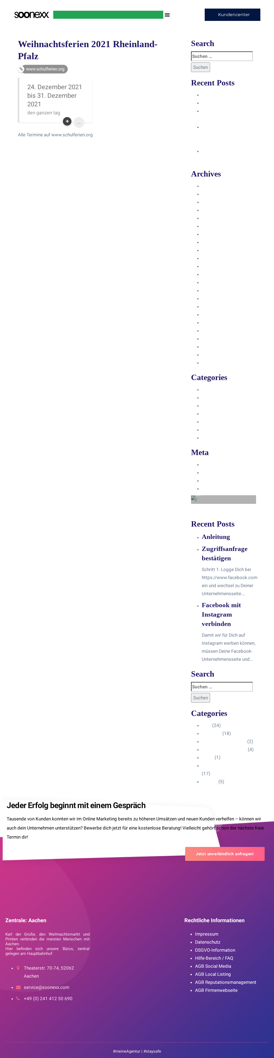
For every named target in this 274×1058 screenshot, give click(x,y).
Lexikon (209, 437)
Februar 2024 (215, 202)
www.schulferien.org (45, 69)
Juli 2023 (211, 250)
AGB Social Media (213, 966)
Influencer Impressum (224, 405)
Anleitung (211, 94)
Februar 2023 (215, 282)
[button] (167, 15)
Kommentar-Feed (219, 480)
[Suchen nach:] (222, 56)
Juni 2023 (212, 258)
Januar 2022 (214, 314)
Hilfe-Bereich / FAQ (214, 958)
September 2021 (219, 330)
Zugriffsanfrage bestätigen (229, 103)
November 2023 (218, 218)
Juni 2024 (212, 186)
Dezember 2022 (218, 298)
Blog (206, 389)
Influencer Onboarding (224, 413)
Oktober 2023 (216, 226)
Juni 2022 (212, 306)
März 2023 (213, 274)
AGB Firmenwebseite (216, 990)
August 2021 (215, 338)
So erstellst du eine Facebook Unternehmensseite (221, 135)
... (79, 122)
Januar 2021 (214, 346)
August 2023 (215, 242)
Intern (208, 421)
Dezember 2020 (218, 354)
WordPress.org (217, 488)
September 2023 (219, 234)
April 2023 (212, 266)
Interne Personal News (225, 429)
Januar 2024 (214, 210)
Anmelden (212, 464)
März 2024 (213, 194)
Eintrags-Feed (216, 472)
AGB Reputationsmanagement (225, 982)
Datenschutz (207, 942)
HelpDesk (211, 397)
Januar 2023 (214, 290)
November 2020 (218, 362)
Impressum (206, 934)
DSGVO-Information (215, 950)
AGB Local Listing (213, 974)
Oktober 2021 (216, 322)
